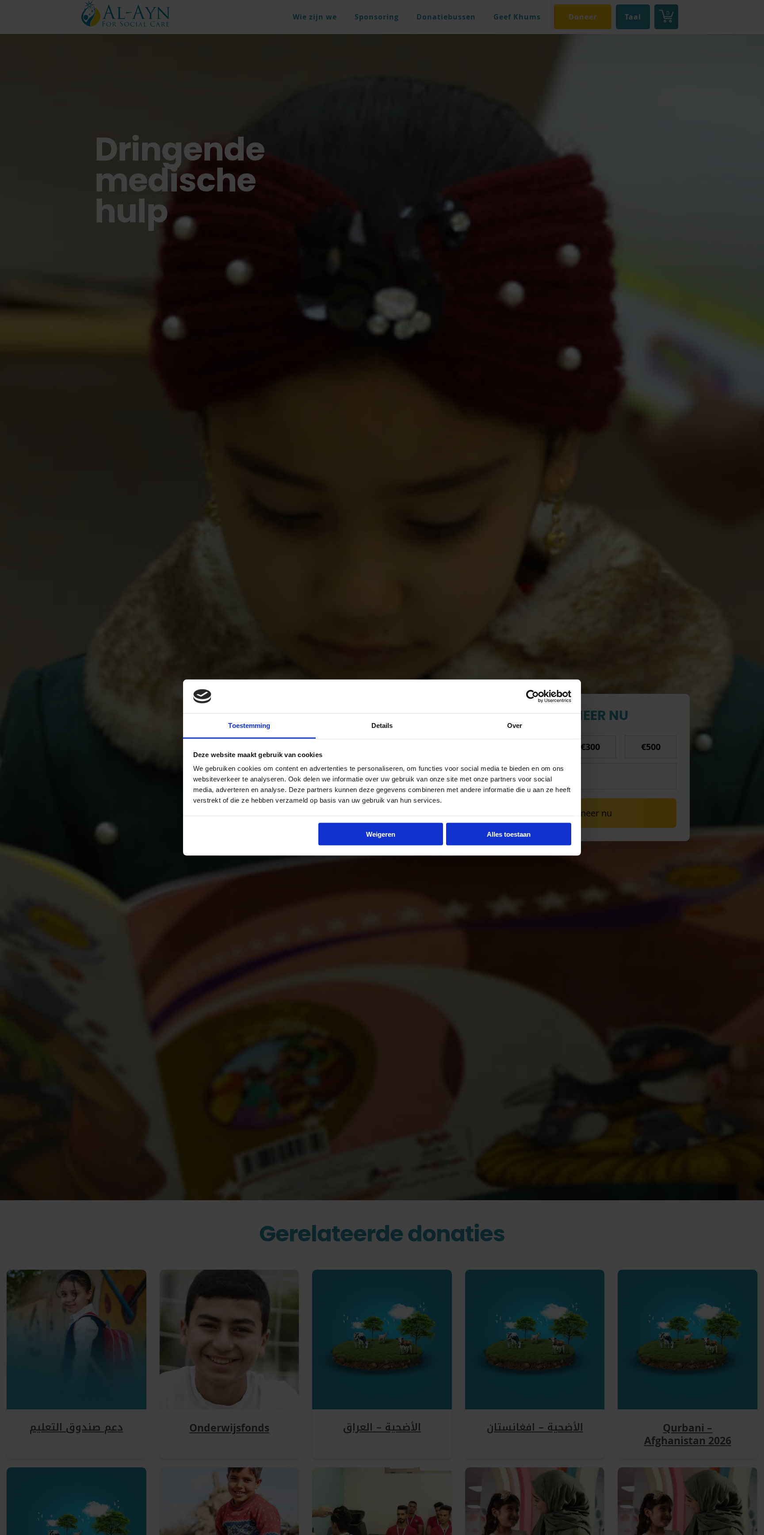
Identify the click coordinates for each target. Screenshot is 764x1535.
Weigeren (380, 834)
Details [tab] (382, 725)
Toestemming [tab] (249, 725)
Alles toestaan (509, 834)
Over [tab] (514, 725)
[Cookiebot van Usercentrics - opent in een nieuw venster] (532, 696)
